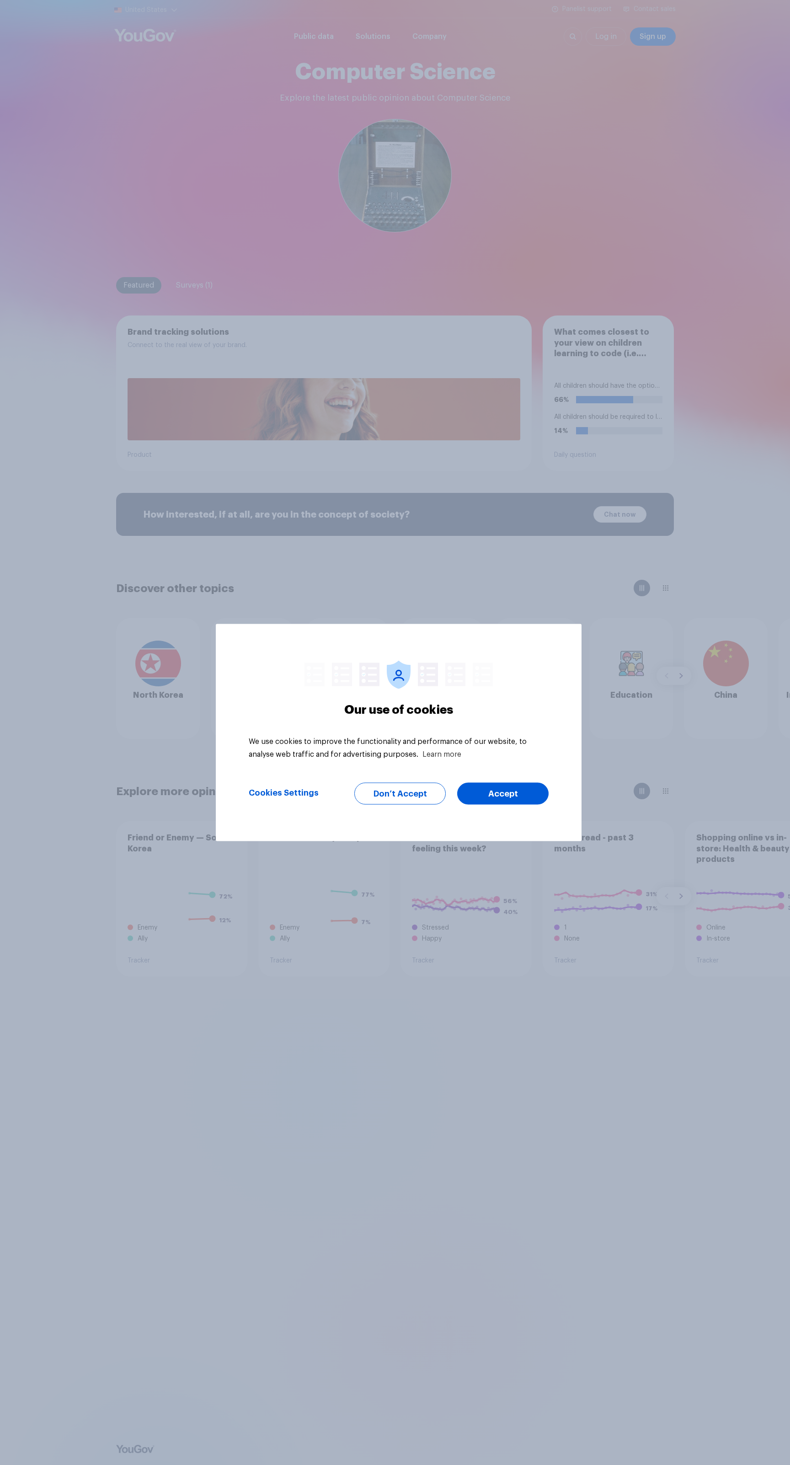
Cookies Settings (284, 793)
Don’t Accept (400, 794)
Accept (503, 794)
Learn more (441, 754)
